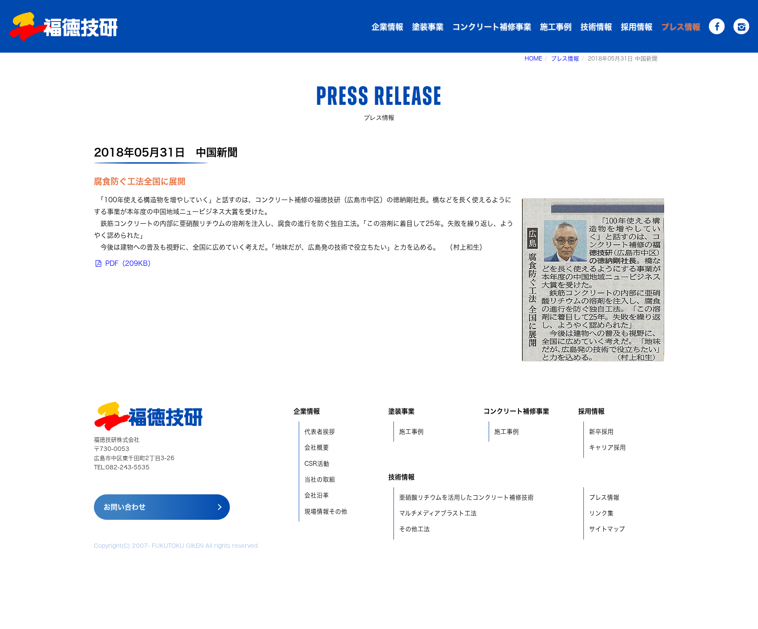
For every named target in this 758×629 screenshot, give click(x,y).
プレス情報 (680, 27)
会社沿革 (316, 495)
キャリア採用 (607, 447)
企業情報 (387, 27)
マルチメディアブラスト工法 (438, 513)
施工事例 (556, 27)
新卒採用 (601, 432)
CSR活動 (316, 464)
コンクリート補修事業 (491, 27)
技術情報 (596, 27)
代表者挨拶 (319, 432)
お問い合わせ (125, 507)
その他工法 (414, 529)
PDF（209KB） (128, 263)
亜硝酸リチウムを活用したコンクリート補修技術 (466, 497)
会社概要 (316, 447)
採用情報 (636, 27)
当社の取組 (319, 479)
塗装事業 (427, 27)
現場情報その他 (325, 511)
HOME (533, 58)
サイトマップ (607, 529)
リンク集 (601, 513)
